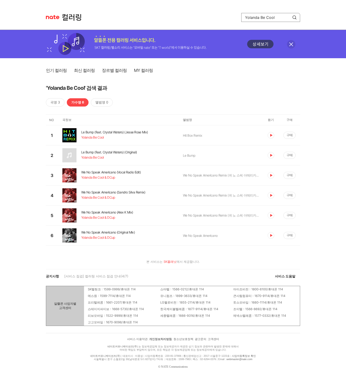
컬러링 (74, 17)
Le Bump (189, 155)
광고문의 (200, 339)
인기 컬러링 (56, 70)
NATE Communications (174, 366)
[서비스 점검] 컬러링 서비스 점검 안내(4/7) (96, 276)
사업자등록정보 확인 (244, 355)
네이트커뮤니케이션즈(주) (122, 346)
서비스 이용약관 (137, 339)
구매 (289, 135)
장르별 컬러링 (114, 70)
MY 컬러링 (143, 70)
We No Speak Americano (200, 236)
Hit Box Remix (192, 135)
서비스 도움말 (285, 276)
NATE (52, 17)
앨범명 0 (101, 102)
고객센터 (213, 339)
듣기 (271, 135)
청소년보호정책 (183, 339)
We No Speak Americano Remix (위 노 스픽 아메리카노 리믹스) (222, 175)
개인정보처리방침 (160, 339)
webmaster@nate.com (239, 359)
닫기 (291, 44)
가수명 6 (77, 102)
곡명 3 (55, 102)
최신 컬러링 (84, 70)
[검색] (294, 17)
